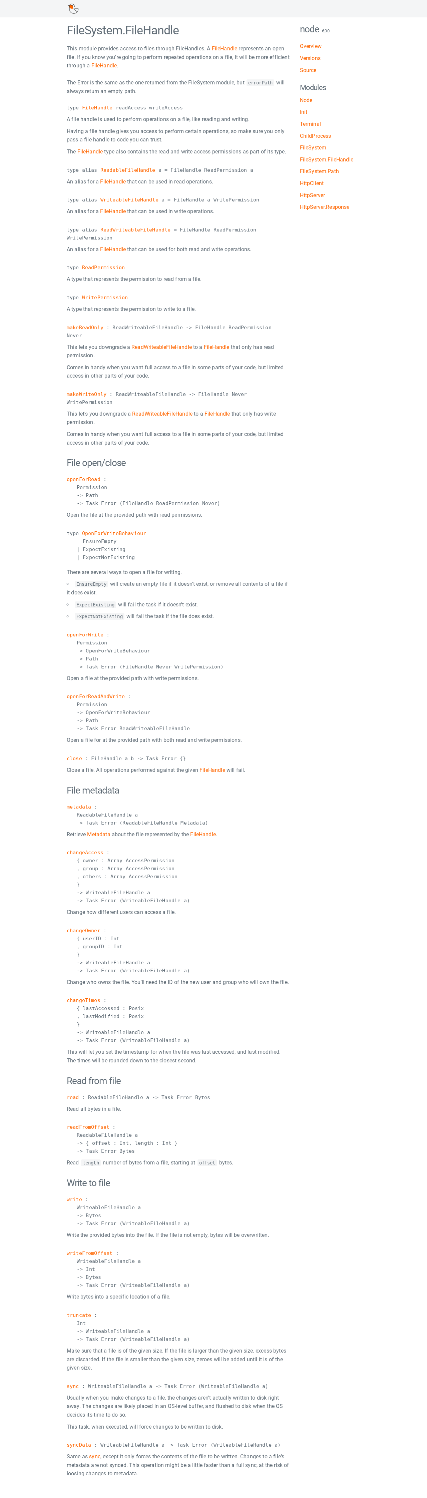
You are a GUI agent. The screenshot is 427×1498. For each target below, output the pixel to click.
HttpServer (312, 195)
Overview (311, 46)
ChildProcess (315, 136)
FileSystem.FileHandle (326, 159)
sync (73, 1386)
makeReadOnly (85, 328)
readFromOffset (88, 1127)
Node (306, 100)
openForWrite (85, 635)
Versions (310, 58)
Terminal (310, 124)
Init (304, 112)
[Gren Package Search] (73, 8)
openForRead (83, 479)
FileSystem (313, 147)
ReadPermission (103, 268)
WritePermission (105, 298)
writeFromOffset (89, 1253)
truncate (79, 1315)
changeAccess (85, 853)
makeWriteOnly (86, 394)
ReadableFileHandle (127, 170)
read (73, 1097)
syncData (79, 1445)
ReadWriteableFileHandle (135, 230)
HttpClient (312, 183)
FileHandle (225, 48)
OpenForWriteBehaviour (114, 533)
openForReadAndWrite (96, 696)
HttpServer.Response (325, 207)
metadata (79, 807)
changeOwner (83, 931)
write (74, 1199)
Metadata (98, 834)
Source (308, 70)
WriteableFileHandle (129, 200)
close (74, 759)
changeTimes (83, 1000)
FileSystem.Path (319, 171)
